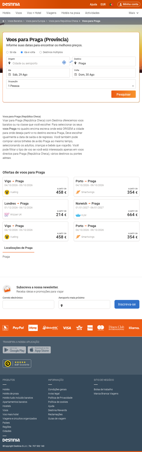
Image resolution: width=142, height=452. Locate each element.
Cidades (7, 431)
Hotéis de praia (11, 393)
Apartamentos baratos (15, 402)
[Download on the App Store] (40, 350)
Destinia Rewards (57, 410)
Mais (132, 13)
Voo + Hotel (34, 13)
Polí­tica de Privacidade (60, 397)
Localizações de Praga (18, 247)
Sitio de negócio (104, 379)
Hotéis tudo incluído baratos (18, 397)
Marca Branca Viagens (106, 393)
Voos (19, 13)
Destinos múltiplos (53, 52)
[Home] (3, 21)
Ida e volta (29, 52)
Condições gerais (57, 389)
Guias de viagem (57, 418)
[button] (103, 4)
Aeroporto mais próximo (72, 297)
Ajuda (51, 406)
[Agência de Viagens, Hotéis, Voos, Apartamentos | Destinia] (11, 4)
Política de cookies (58, 402)
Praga (6, 256)
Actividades (92, 13)
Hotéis (6, 13)
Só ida (13, 52)
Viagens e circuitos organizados (20, 418)
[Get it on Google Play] (15, 350)
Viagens (51, 13)
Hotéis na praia (70, 13)
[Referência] (64, 62)
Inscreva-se (127, 304)
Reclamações (55, 414)
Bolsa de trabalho (103, 389)
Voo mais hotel (11, 414)
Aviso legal (54, 393)
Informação (55, 379)
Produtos (9, 379)
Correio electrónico (13, 297)
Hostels (7, 406)
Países (6, 422)
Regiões (7, 426)
